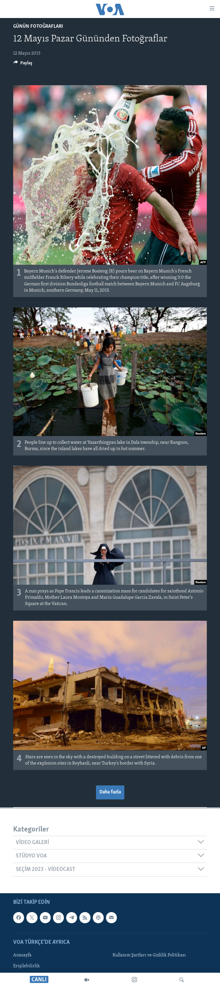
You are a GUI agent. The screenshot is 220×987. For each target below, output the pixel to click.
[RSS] (84, 917)
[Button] (22, 64)
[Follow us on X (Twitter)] (31, 917)
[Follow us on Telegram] (71, 917)
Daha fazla (110, 792)
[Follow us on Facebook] (18, 917)
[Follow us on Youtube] (45, 917)
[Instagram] (134, 980)
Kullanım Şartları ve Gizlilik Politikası (149, 955)
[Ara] (181, 980)
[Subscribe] (111, 917)
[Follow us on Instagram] (58, 917)
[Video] (86, 980)
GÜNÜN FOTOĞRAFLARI (38, 26)
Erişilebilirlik (26, 966)
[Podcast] (98, 917)
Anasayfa (22, 955)
